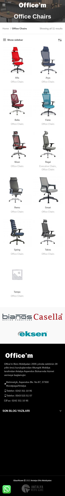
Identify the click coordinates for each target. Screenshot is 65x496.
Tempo (17, 292)
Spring (17, 250)
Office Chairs (17, 82)
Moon (17, 162)
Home (6, 28)
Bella (17, 120)
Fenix (48, 120)
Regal (48, 162)
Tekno (48, 250)
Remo (17, 207)
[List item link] (32, 391)
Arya (48, 78)
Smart (48, 207)
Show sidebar (15, 40)
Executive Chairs (47, 166)
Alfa (17, 78)
